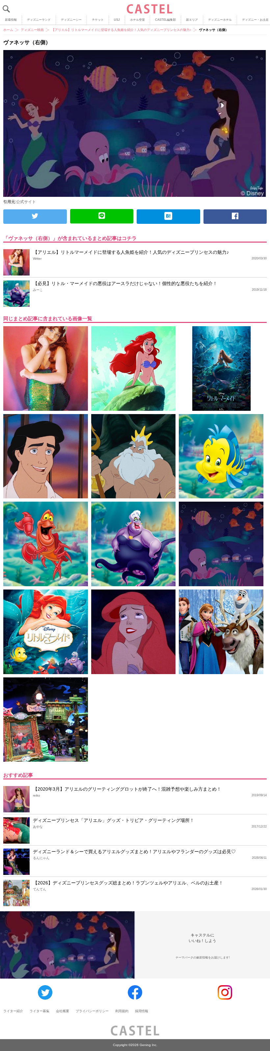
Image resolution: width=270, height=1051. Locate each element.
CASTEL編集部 (165, 19)
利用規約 (121, 1011)
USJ (117, 19)
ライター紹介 (13, 1011)
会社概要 (62, 1011)
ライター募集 (39, 1011)
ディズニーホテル (220, 19)
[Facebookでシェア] (235, 216)
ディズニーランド (39, 19)
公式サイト (26, 201)
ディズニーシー (71, 19)
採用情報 (141, 1011)
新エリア (192, 19)
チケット (98, 19)
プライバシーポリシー (92, 1011)
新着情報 (11, 19)
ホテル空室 (137, 19)
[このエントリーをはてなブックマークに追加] (168, 216)
